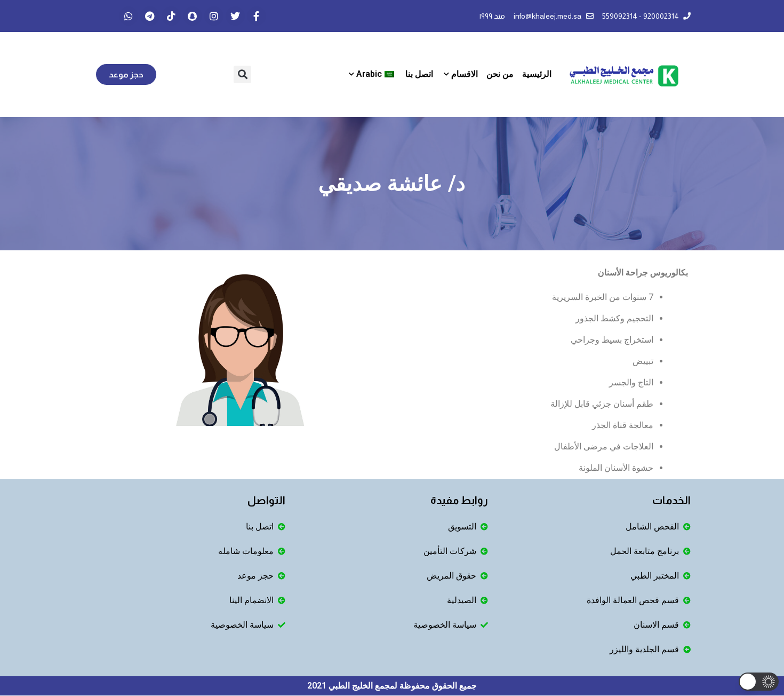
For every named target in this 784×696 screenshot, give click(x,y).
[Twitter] (235, 16)
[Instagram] (213, 16)
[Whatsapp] (128, 16)
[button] (242, 74)
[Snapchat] (192, 16)
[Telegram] (149, 16)
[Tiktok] (171, 16)
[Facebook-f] (256, 16)
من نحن (500, 74)
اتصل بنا (419, 74)
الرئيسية (536, 74)
